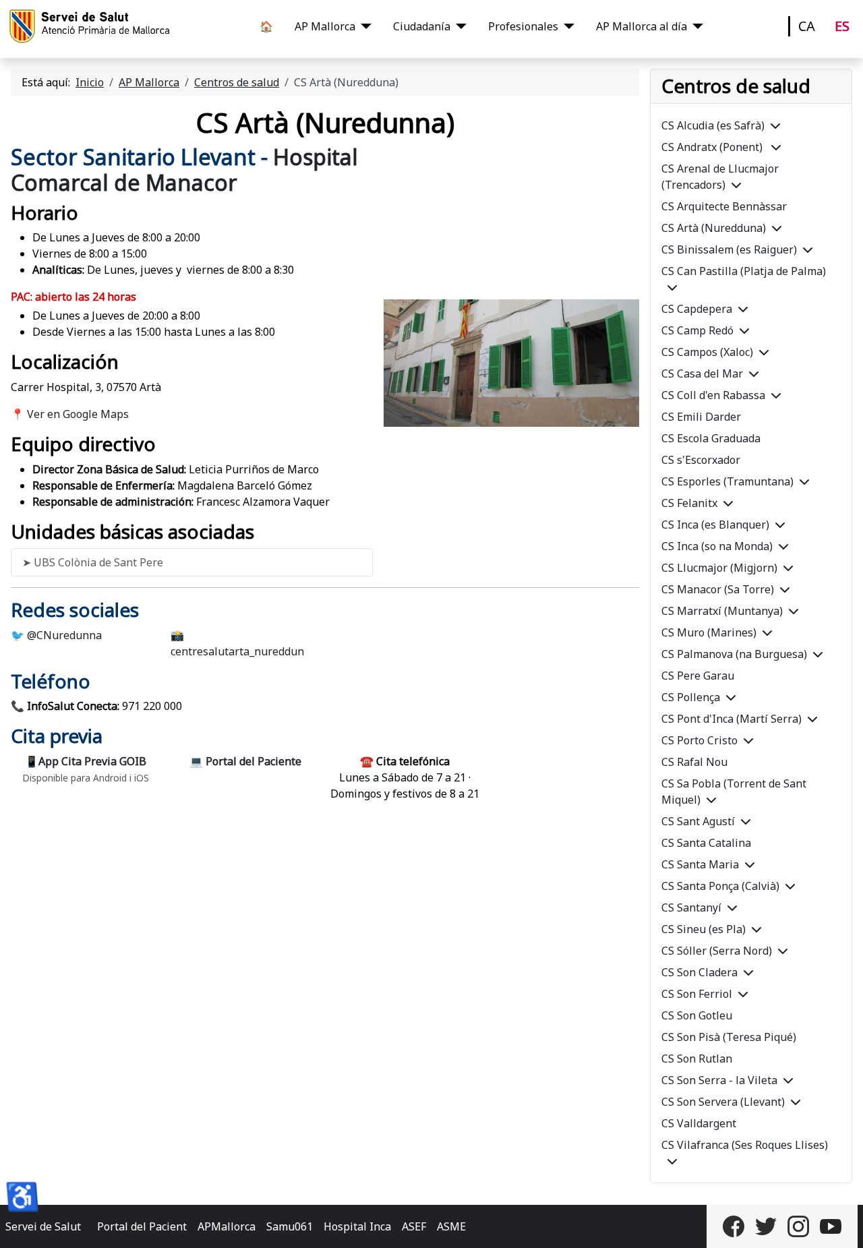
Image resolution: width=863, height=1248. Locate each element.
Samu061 (289, 1226)
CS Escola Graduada (711, 438)
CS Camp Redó (697, 330)
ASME (451, 1226)
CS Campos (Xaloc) (707, 352)
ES (842, 26)
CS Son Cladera (699, 972)
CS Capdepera (696, 308)
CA (806, 26)
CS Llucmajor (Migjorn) (719, 567)
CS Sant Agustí (698, 821)
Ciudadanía (421, 26)
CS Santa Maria (700, 864)
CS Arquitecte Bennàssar (724, 206)
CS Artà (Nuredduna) (713, 227)
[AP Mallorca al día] (695, 26)
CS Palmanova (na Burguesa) (734, 654)
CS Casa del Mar (702, 373)
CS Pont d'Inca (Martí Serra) (731, 718)
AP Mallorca (325, 26)
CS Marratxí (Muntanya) (722, 610)
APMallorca (227, 1226)
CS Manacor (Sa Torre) (717, 589)
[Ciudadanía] (458, 26)
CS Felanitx (689, 503)
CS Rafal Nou (694, 761)
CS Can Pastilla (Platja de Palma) (743, 271)
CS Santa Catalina (706, 842)
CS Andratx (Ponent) (713, 147)
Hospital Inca (357, 1226)
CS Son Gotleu (696, 1015)
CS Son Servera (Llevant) (723, 1101)
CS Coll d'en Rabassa (713, 395)
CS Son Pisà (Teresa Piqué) (728, 1037)
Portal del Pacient (142, 1226)
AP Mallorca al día (641, 26)
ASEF (414, 1226)
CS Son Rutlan (696, 1058)
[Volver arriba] (839, 1223)
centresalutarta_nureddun (237, 651)
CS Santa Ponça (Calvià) (720, 886)
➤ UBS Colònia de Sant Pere (92, 562)
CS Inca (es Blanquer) (715, 524)
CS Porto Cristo (699, 740)
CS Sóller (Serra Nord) (716, 950)
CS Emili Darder (701, 416)
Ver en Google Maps (78, 414)
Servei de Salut (43, 1226)
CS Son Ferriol (696, 993)
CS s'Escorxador (700, 459)
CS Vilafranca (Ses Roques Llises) (744, 1144)
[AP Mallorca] (363, 26)
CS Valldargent (698, 1123)
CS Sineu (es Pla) (703, 929)
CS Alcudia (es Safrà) (713, 125)
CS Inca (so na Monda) (717, 546)
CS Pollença (690, 697)
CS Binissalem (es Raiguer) (729, 249)
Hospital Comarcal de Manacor (184, 169)
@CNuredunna (64, 635)
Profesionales (523, 26)
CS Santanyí (691, 907)
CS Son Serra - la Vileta (719, 1080)
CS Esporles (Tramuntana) (727, 481)
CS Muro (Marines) (708, 632)
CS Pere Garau (697, 675)
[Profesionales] (566, 26)
